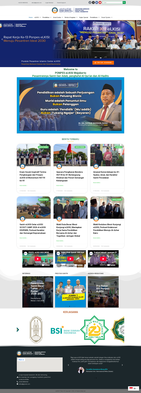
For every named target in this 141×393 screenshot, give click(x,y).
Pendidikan (45, 17)
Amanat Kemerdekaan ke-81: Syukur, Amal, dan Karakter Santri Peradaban (106, 175)
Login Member (49, 2)
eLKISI (37, 17)
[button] (2, 39)
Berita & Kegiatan (70, 17)
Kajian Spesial (83, 17)
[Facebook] (96, 2)
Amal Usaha (57, 17)
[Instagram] (93, 2)
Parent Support (61, 2)
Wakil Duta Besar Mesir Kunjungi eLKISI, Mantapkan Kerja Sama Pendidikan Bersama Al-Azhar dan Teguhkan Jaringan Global (69, 230)
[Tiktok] (90, 2)
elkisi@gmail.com (37, 2)
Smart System (105, 17)
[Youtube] (100, 2)
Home (31, 17)
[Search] (124, 2)
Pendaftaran (94, 17)
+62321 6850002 (23, 2)
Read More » (23, 185)
